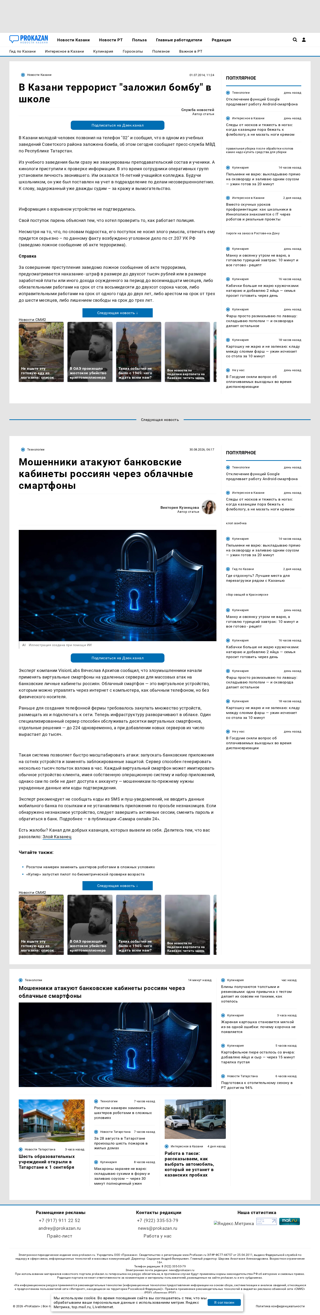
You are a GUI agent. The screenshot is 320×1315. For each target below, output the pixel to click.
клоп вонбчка (236, 523)
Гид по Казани (243, 569)
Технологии (241, 92)
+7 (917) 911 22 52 (59, 1220)
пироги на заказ (238, 233)
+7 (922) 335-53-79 (157, 1220)
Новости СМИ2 (32, 319)
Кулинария (240, 167)
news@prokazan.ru (157, 1228)
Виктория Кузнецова (179, 507)
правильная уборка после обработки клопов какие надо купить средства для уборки (259, 150)
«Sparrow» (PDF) (164, 1292)
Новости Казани (39, 75)
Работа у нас (158, 1236)
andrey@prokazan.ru (59, 1228)
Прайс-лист (59, 1236)
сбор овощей (235, 594)
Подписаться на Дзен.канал (118, 125)
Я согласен (224, 1302)
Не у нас (238, 370)
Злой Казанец (57, 836)
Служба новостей (197, 110)
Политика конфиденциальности (280, 1306)
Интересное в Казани (248, 118)
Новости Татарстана (242, 1076)
